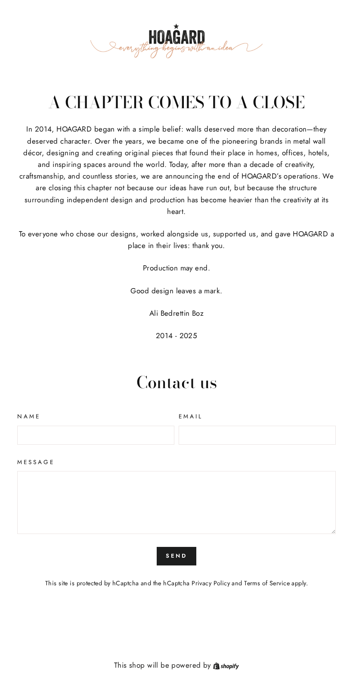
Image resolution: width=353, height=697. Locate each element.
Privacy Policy (211, 583)
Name (28, 416)
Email (191, 416)
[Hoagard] (176, 41)
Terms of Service (267, 583)
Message (36, 462)
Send (177, 556)
